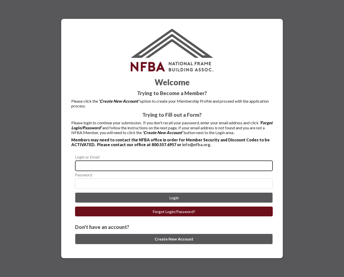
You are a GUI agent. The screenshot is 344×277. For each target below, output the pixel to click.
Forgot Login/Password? (174, 211)
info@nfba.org (196, 144)
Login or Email (87, 156)
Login (174, 197)
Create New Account (174, 238)
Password (83, 174)
